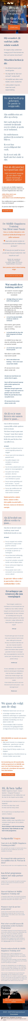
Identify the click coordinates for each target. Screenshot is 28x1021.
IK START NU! (7, 210)
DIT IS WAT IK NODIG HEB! (14, 275)
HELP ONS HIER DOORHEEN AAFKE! (14, 1000)
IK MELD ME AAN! (8, 774)
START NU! (14, 27)
